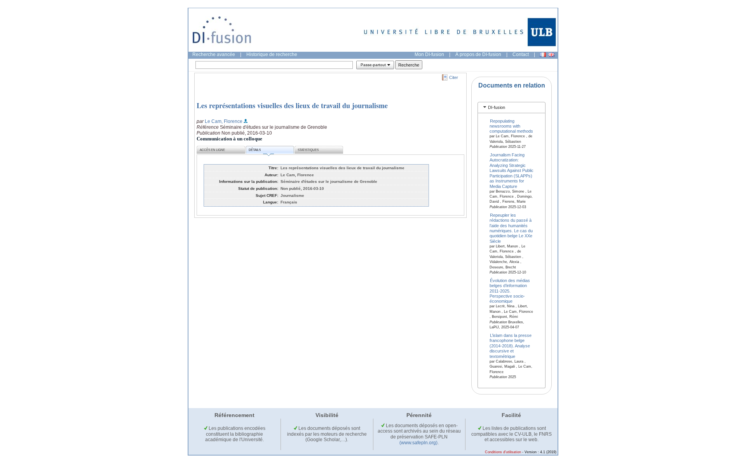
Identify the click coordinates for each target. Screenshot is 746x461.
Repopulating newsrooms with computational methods (511, 125)
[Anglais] (551, 55)
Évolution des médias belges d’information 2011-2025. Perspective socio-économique (510, 290)
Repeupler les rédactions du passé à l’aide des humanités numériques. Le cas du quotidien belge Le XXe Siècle (511, 227)
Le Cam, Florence (223, 121)
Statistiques (308, 150)
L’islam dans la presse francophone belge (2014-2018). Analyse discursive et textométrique (511, 346)
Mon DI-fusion (429, 54)
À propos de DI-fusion (478, 54)
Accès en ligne (212, 150)
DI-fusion (496, 107)
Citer (453, 77)
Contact (520, 54)
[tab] (512, 107)
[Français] (543, 55)
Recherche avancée (213, 54)
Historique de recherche (271, 54)
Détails (255, 150)
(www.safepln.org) (418, 442)
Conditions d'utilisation (503, 452)
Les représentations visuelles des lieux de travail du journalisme (292, 105)
